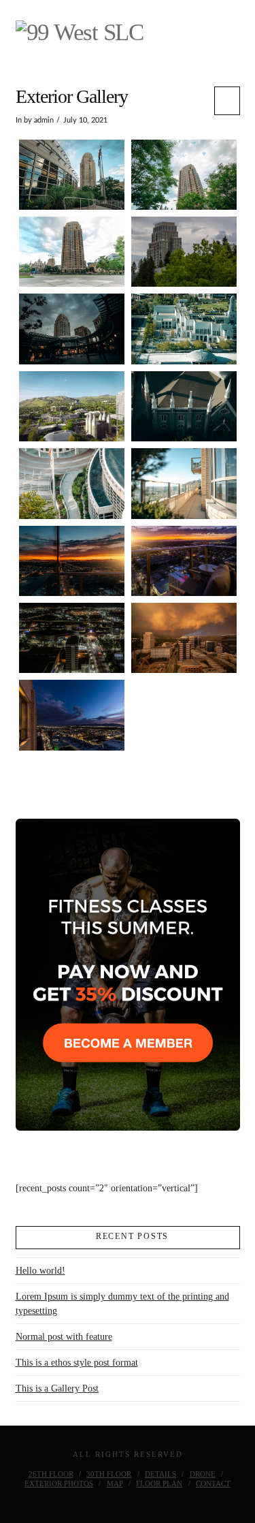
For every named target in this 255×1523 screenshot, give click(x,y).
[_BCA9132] (71, 252)
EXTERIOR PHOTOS (58, 1483)
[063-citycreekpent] (71, 329)
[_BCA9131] (184, 175)
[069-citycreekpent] (71, 715)
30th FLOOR (108, 1474)
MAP (115, 1483)
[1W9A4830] (71, 483)
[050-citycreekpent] (71, 561)
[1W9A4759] (184, 329)
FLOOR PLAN (159, 1483)
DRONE (203, 1474)
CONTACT (213, 1483)
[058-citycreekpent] (71, 638)
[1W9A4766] (184, 406)
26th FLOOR (51, 1474)
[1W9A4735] (184, 483)
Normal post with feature (64, 1337)
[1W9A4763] (71, 406)
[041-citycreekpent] (184, 252)
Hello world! (40, 1271)
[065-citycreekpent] (184, 638)
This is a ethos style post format (77, 1362)
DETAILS (160, 1474)
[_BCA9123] (71, 175)
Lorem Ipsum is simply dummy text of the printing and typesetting (122, 1303)
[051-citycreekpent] (184, 561)
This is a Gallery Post (57, 1388)
